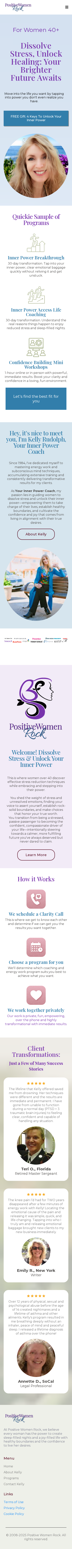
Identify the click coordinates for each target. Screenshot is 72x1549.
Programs (11, 1478)
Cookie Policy (14, 1514)
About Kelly (13, 1472)
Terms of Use (14, 1502)
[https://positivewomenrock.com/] (18, 7)
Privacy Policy (14, 1508)
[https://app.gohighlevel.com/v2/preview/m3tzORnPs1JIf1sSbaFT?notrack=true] (36, 1418)
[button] (66, 7)
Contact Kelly (14, 1484)
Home (8, 1466)
